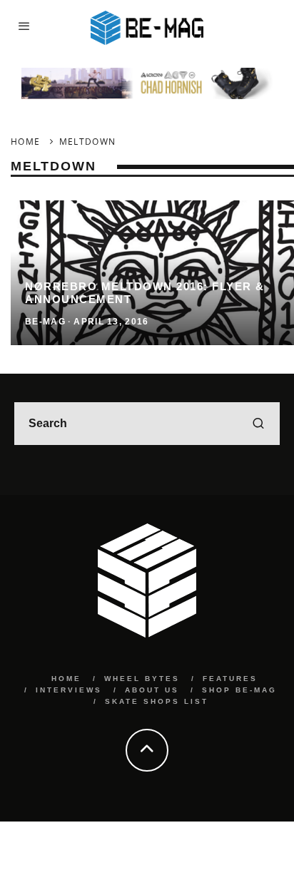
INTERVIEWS (69, 690)
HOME (66, 678)
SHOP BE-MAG (239, 690)
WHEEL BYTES (142, 678)
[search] (258, 423)
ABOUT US (152, 690)
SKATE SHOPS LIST (156, 701)
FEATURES (230, 678)
